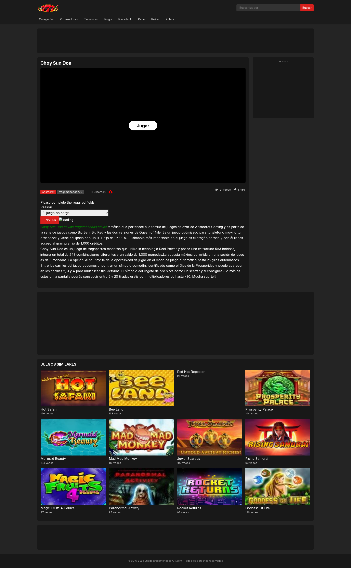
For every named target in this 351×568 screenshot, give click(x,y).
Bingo (108, 19)
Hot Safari (48, 409)
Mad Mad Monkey (123, 459)
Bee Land (116, 409)
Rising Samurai (256, 459)
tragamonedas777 (70, 191)
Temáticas (91, 19)
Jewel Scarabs (188, 459)
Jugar (143, 125)
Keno (141, 19)
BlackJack (125, 19)
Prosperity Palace (259, 409)
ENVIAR (49, 220)
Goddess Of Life (257, 508)
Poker (155, 19)
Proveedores (69, 19)
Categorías (46, 19)
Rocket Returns (189, 508)
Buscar (307, 7)
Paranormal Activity (124, 508)
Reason (46, 207)
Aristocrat (48, 191)
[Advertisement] (175, 41)
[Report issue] (110, 191)
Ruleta (170, 19)
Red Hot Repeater (191, 372)
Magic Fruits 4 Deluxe (58, 508)
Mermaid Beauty (53, 459)
